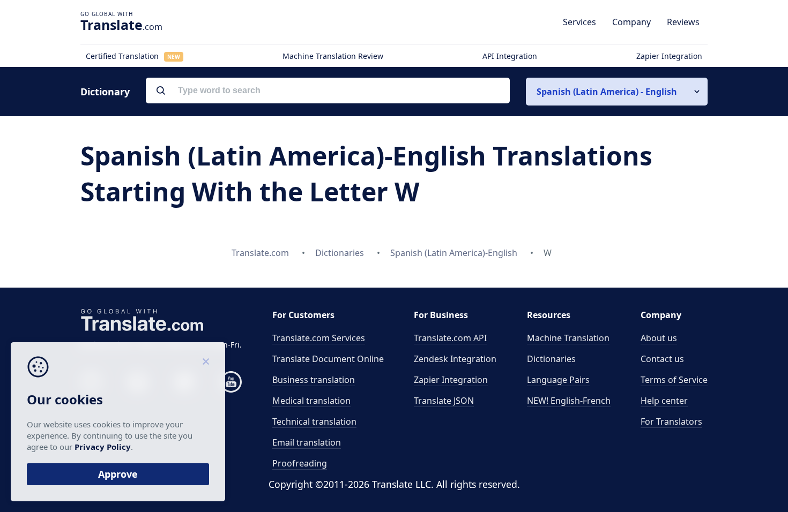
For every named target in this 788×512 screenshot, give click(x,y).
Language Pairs (558, 380)
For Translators (671, 421)
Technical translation (314, 421)
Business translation (313, 380)
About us (659, 338)
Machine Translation (568, 338)
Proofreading (299, 463)
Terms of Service (674, 380)
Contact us (662, 359)
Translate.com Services (318, 338)
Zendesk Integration (455, 359)
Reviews (683, 22)
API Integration (509, 56)
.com (121, 25)
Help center (664, 400)
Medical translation (311, 400)
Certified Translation (133, 56)
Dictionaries (551, 359)
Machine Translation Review (333, 56)
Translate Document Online (328, 359)
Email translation (306, 442)
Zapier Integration (669, 56)
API (450, 338)
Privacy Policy (103, 446)
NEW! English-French (569, 400)
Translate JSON (444, 400)
